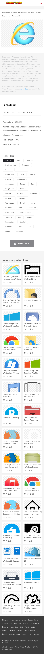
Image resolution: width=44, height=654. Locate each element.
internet (30, 160)
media (7, 231)
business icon (10, 165)
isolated (8, 193)
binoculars (32, 208)
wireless (8, 217)
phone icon (9, 175)
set (30, 227)
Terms (11, 647)
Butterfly (25, 623)
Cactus (30, 620)
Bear (15, 623)
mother (33, 627)
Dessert (23, 634)
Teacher (19, 631)
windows (19, 231)
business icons (22, 179)
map (19, 217)
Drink (29, 634)
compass (8, 208)
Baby (16, 627)
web (20, 208)
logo (19, 160)
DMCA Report (10, 105)
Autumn (17, 620)
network (20, 193)
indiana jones (25, 212)
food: (4, 634)
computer (25, 165)
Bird (20, 623)
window (8, 160)
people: (5, 627)
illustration (9, 198)
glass (22, 175)
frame (20, 227)
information (9, 222)
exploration (21, 170)
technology (9, 203)
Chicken (36, 623)
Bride (21, 627)
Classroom (32, 631)
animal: (5, 623)
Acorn (12, 620)
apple (33, 203)
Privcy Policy (19, 647)
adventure (33, 193)
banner (8, 170)
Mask (11, 627)
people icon (9, 189)
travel (22, 203)
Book (25, 631)
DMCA (35, 647)
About (4, 647)
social (32, 175)
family (27, 627)
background (9, 212)
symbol (22, 222)
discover (22, 198)
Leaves (24, 620)
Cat (31, 623)
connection (9, 184)
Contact (28, 647)
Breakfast (12, 634)
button (22, 184)
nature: (5, 620)
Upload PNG (7, 649)
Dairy (18, 634)
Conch (36, 620)
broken (23, 189)
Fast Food (36, 634)
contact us (24, 89)
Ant (11, 623)
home (29, 217)
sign (32, 184)
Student (12, 631)
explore (8, 179)
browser (8, 227)
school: (5, 631)
